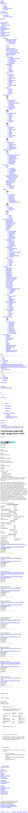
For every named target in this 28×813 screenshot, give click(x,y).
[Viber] (9, 442)
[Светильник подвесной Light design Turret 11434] (12, 427)
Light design (3, 548)
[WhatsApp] (11, 442)
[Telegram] (14, 442)
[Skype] (13, 442)
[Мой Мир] (5, 442)
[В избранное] (1, 438)
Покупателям (4, 783)
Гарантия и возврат (7, 8)
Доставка (5, 7)
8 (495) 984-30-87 (4, 22)
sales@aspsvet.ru (4, 792)
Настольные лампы (5, 775)
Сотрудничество (4, 778)
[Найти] (4, 357)
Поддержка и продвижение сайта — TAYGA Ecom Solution (9, 806)
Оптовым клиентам (7, 16)
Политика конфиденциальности (8, 804)
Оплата (5, 5)
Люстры (2, 769)
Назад (7, 414)
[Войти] (1, 390)
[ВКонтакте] (1, 442)
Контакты (5, 9)
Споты (2, 774)
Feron (2, 623)
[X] (7, 442)
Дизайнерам (6, 15)
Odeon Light (3, 577)
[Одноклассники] (3, 442)
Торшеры (3, 773)
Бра (1, 772)
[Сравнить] (1, 439)
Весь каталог (4, 777)
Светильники (4, 770)
